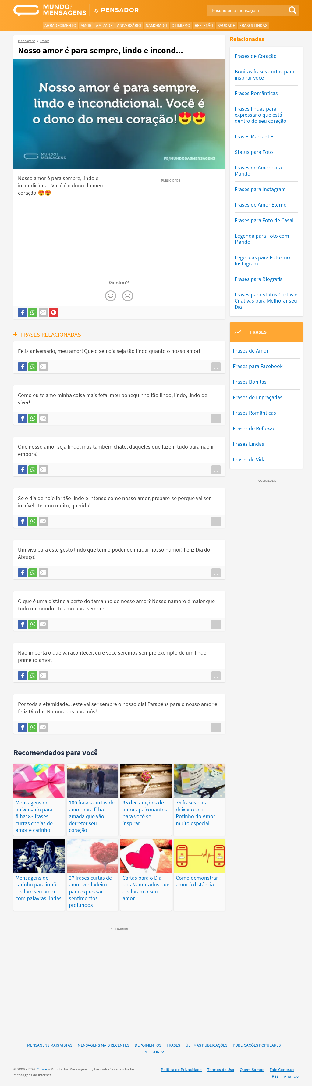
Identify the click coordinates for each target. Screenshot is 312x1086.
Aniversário (129, 25)
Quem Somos (252, 1069)
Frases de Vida (249, 459)
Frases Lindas (253, 25)
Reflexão (204, 25)
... (216, 367)
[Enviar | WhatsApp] (32, 312)
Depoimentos (148, 1045)
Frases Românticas (256, 93)
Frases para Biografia (259, 278)
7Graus (42, 1069)
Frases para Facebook (258, 366)
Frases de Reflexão (254, 428)
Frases (173, 1045)
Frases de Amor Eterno (261, 204)
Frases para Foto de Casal (264, 220)
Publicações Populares (257, 1045)
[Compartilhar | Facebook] (22, 312)
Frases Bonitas (250, 381)
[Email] (43, 312)
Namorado (156, 25)
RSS (275, 1076)
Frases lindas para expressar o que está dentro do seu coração (260, 114)
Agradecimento (60, 25)
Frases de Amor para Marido (258, 170)
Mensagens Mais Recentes (103, 1045)
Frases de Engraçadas (257, 397)
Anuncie (291, 1076)
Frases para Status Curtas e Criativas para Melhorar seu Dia (266, 300)
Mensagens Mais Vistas (49, 1045)
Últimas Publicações (206, 1045)
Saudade (226, 25)
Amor (86, 25)
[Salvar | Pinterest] (53, 312)
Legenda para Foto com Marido (262, 238)
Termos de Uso (220, 1069)
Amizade (104, 25)
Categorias (153, 1052)
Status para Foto (254, 151)
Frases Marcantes (255, 136)
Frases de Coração (256, 55)
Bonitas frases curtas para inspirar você (264, 74)
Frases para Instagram (260, 189)
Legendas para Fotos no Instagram (262, 260)
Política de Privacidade (181, 1069)
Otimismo (181, 25)
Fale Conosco (282, 1069)
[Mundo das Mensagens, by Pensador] (82, 11)
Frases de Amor (250, 350)
